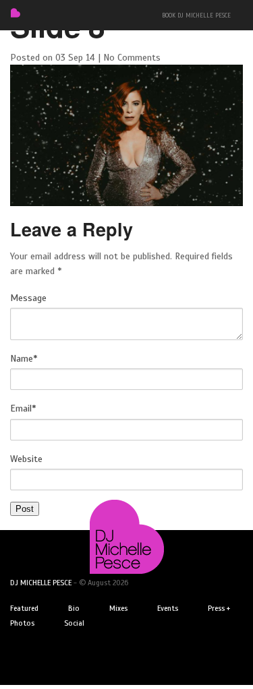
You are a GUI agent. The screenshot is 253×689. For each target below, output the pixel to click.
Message (28, 298)
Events (167, 608)
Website (26, 459)
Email (23, 408)
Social (74, 623)
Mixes (118, 608)
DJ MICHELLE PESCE (41, 582)
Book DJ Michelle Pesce (196, 15)
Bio (74, 608)
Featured (24, 608)
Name (23, 358)
